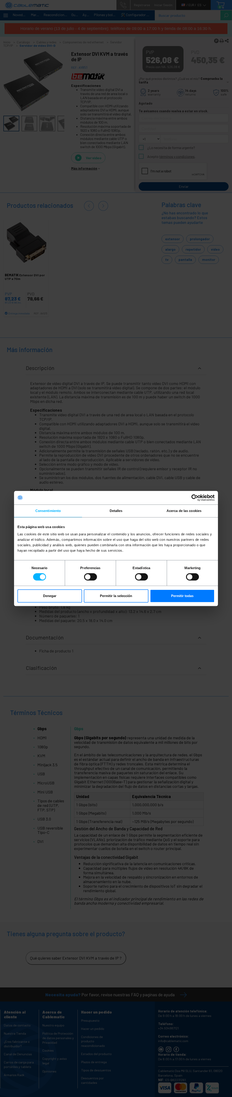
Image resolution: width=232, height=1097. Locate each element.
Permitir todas (182, 596)
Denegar (49, 596)
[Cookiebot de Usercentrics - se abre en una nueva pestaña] (195, 497)
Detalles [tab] (116, 511)
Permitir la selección (116, 596)
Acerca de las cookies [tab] (184, 511)
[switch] (90, 576)
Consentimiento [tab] (48, 511)
